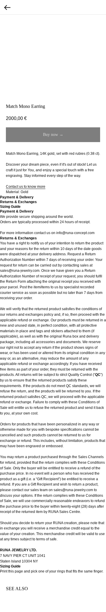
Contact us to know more (25, 187)
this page (15, 571)
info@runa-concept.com (75, 233)
